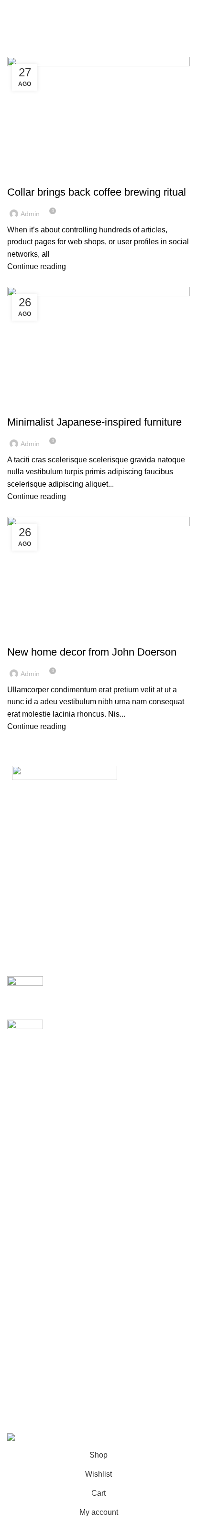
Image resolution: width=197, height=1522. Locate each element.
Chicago (21, 1145)
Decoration (31, 635)
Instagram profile (35, 1314)
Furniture (28, 175)
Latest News (28, 1265)
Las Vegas (25, 1162)
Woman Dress (31, 1349)
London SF (26, 1091)
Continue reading (36, 266)
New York (23, 1073)
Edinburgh (25, 1109)
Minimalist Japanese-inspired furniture (94, 422)
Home (15, 51)
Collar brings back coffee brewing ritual (96, 192)
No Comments (126, 996)
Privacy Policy (31, 1193)
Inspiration (30, 405)
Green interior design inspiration (104, 1025)
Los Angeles (28, 1127)
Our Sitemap (28, 1283)
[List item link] (98, 893)
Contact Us (26, 1247)
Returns (20, 1211)
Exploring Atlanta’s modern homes (108, 981)
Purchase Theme (36, 1403)
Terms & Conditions (40, 1229)
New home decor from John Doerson (91, 652)
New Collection (33, 1331)
